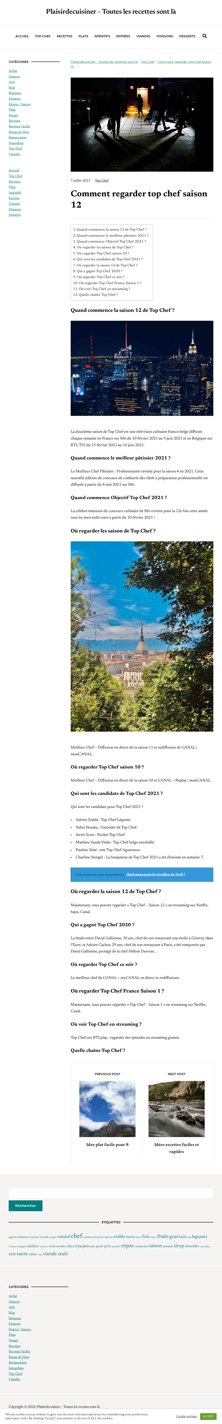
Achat (13, 71)
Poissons (165, 36)
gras (174, 1236)
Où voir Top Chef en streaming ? (104, 289)
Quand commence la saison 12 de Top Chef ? (112, 229)
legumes (199, 1237)
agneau (13, 1237)
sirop (179, 1246)
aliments (23, 1237)
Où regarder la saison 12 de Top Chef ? (107, 265)
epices (108, 1237)
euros (130, 1237)
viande (50, 1253)
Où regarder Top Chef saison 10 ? (103, 253)
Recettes (64, 36)
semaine (168, 1246)
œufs (63, 1254)
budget (53, 1237)
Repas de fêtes (19, 132)
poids (99, 1246)
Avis (12, 82)
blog (12, 88)
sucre (22, 1253)
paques (84, 1246)
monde (60, 1246)
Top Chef (43, 36)
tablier (33, 1254)
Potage (13, 115)
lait (189, 1237)
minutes (44, 1246)
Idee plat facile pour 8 (107, 1145)
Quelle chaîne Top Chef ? (98, 295)
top (40, 1254)
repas (127, 1246)
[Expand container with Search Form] (204, 36)
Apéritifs (102, 36)
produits (116, 1246)
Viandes (143, 36)
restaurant (141, 1246)
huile (183, 1237)
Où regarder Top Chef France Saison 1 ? (110, 283)
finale (138, 1237)
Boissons (15, 93)
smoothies (205, 1246)
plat (92, 1246)
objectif (71, 1246)
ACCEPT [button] (208, 1416)
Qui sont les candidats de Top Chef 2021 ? (110, 259)
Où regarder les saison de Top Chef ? (105, 247)
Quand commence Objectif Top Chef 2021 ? (111, 241)
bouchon (34, 1237)
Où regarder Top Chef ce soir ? (100, 277)
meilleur (33, 1246)
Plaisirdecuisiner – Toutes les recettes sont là (111, 11)
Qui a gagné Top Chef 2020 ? (99, 271)
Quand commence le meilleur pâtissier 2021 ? (113, 236)
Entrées (123, 36)
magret (22, 1246)
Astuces (14, 76)
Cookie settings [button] (186, 1416)
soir (12, 1254)
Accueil (22, 36)
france (153, 1237)
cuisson (87, 1237)
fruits (163, 1236)
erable (119, 1237)
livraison (13, 1246)
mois (52, 1246)
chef (76, 1236)
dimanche (98, 1237)
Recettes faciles (19, 126)
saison (155, 1245)
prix (107, 1246)
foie (145, 1237)
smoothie (192, 1246)
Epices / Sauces (20, 104)
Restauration (18, 137)
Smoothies (16, 143)
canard (63, 1237)
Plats (83, 36)
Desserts (187, 36)
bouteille (44, 1237)
